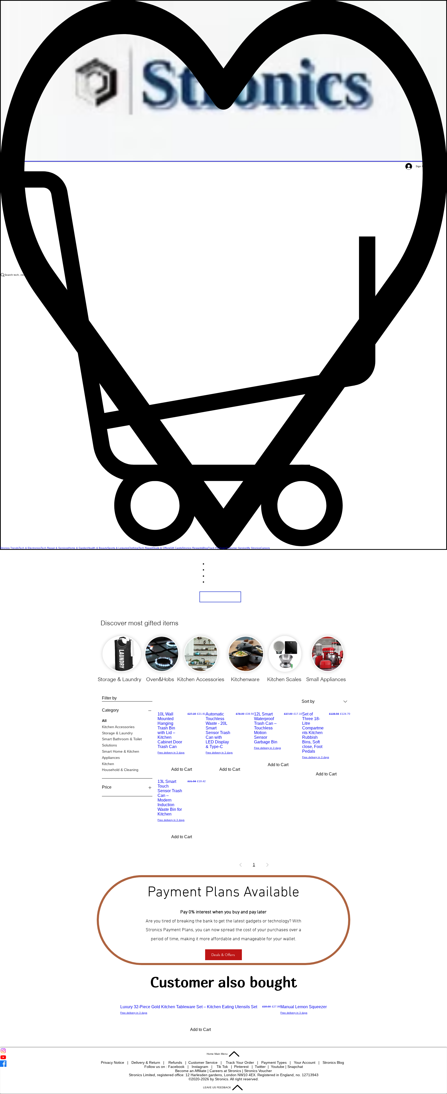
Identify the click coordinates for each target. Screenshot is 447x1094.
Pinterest (242, 1067)
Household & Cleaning (120, 770)
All (104, 721)
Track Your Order (240, 1062)
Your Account (306, 1062)
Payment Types (274, 1062)
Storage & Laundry (117, 733)
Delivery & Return (146, 1062)
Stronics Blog (333, 1062)
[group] (223, 1020)
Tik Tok (223, 1067)
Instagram (200, 1067)
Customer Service (203, 1062)
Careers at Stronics (225, 1071)
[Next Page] (267, 865)
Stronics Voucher (258, 1071)
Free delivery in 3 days (171, 752)
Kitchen (108, 764)
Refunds (175, 1062)
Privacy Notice (112, 1062)
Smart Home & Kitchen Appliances (120, 754)
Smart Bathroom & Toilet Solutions (122, 742)
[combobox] (324, 701)
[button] (223, 358)
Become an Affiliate (190, 1071)
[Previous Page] (240, 865)
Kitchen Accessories (118, 727)
